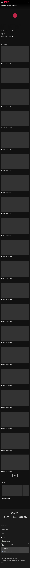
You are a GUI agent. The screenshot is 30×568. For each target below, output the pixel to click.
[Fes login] (28, 2)
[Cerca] (25, 2)
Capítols (4, 44)
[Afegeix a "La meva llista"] (2, 33)
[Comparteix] (5, 33)
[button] (15, 525)
